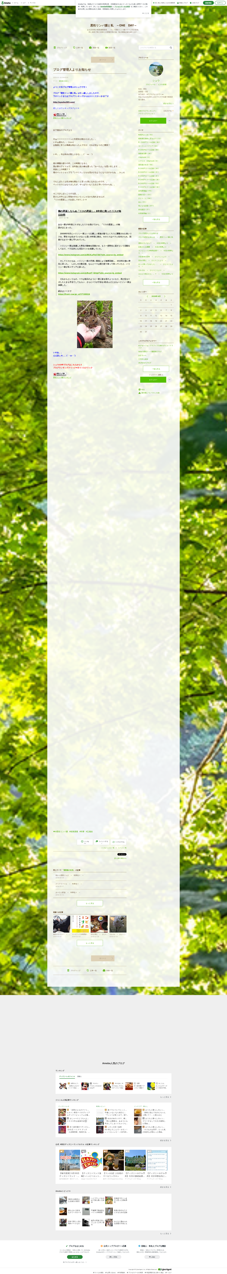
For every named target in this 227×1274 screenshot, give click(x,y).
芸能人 (79, 1076)
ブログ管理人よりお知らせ (72, 69)
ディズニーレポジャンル (67, 1076)
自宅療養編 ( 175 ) (145, 191)
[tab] (67, 1076)
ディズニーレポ (63, 1106)
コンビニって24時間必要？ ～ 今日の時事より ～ (155, 252)
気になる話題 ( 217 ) (146, 206)
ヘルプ (169, 1272)
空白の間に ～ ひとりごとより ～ (152, 260)
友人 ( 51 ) (142, 202)
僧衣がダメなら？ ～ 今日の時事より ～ (154, 243)
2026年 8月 (156, 296)
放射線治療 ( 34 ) (144, 153)
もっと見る (90, 903)
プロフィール (151, 84)
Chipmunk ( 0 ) (144, 157)
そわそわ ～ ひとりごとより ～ (151, 270)
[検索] (171, 47)
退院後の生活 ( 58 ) (145, 165)
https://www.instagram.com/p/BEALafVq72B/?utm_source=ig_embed (90, 255)
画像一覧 (96, 48)
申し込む (152, 1257)
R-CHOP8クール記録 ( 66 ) (148, 150)
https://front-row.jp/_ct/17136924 (74, 294)
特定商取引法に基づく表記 (155, 1272)
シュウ (156, 80)
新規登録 (208, 3)
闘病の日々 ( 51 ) (144, 195)
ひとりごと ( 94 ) (144, 198)
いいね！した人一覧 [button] (108, 848)
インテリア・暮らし (141, 1106)
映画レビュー (100, 1106)
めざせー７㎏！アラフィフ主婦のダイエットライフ (155, 346)
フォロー (154, 121)
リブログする (119, 842)
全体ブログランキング (146, 111)
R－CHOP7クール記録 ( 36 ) (149, 142)
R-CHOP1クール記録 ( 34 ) (148, 168)
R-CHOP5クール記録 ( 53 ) (148, 183)
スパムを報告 (99, 1272)
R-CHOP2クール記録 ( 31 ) (148, 172)
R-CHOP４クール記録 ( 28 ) (148, 180)
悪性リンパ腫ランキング (62, 118)
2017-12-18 (63, 218)
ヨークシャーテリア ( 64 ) (148, 146)
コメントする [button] (103, 842)
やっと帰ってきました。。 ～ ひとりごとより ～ (155, 265)
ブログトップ (62, 48)
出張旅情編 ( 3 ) (144, 213)
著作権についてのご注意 (150, 393)
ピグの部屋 (162, 84)
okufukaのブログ (144, 363)
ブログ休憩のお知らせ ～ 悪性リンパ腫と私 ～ (156, 238)
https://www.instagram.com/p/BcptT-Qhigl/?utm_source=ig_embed (90, 273)
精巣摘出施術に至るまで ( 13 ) (149, 138)
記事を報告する (122, 858)
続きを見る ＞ (168, 103)
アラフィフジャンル (145, 114)
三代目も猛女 (143, 359)
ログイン (220, 3)
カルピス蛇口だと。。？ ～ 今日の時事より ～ (156, 275)
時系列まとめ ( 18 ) (145, 135)
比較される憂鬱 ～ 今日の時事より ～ (154, 247)
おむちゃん (142, 355)
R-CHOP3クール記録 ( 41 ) (148, 176)
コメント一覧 (122, 848)
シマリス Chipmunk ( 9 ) (148, 161)
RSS (143, 390)
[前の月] (147, 296)
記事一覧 (79, 48)
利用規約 (122, 1272)
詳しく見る (113, 1257)
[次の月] (165, 296)
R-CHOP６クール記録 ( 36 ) (148, 187)
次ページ (102, 60)
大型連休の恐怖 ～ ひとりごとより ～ (154, 257)
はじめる (75, 1257)
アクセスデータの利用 (136, 1272)
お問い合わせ (111, 1272)
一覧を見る (156, 219)
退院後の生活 (63, 81)
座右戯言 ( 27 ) (143, 209)
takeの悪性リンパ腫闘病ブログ (150, 351)
